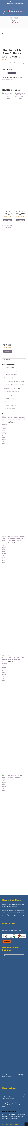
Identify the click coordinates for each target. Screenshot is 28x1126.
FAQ (14, 6)
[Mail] (5, 3)
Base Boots (19, 77)
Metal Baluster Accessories (13, 30)
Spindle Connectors (10, 408)
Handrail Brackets (10, 405)
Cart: (14, 22)
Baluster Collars (10, 398)
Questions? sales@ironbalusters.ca (14, 3)
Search (24, 359)
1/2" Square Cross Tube (11, 371)
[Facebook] (16, 1)
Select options (7, 220)
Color (4, 69)
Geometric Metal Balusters (12, 388)
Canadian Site (13, 11)
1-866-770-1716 (12, 9)
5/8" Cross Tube (9, 367)
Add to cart (12, 73)
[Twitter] (12, 1)
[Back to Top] (26, 1124)
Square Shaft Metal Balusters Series (14, 384)
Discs (7, 402)
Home (3, 30)
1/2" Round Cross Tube (10, 374)
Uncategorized (8, 378)
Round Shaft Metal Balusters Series (14, 381)
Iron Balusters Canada (14, 19)
